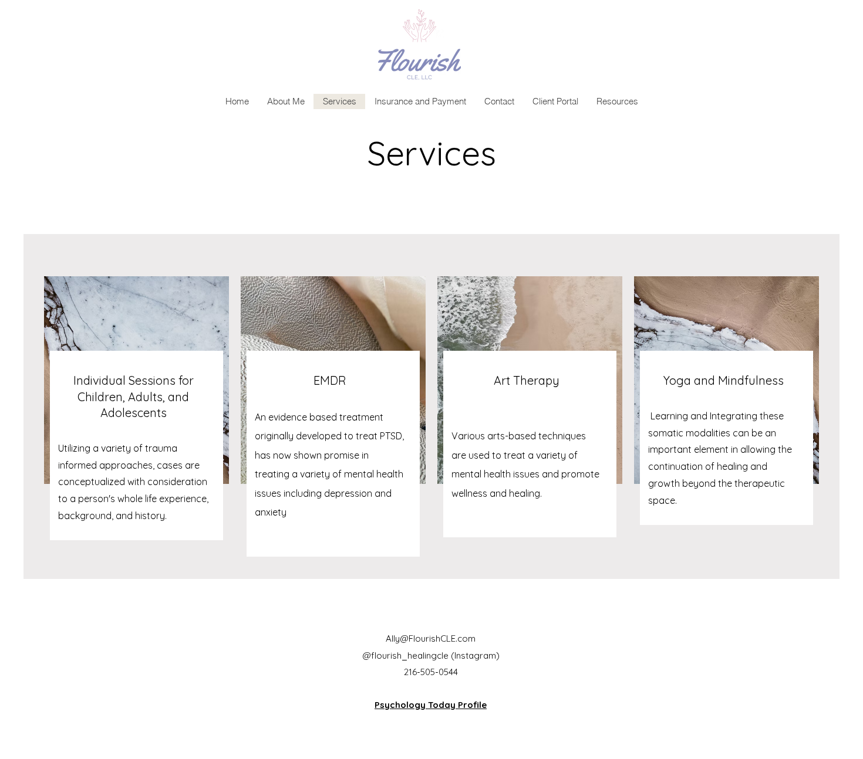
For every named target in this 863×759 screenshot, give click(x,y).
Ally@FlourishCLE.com (431, 638)
